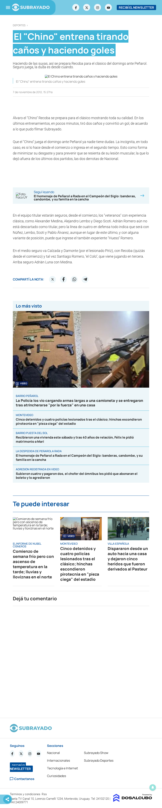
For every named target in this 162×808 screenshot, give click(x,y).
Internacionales (58, 760)
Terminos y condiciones (25, 794)
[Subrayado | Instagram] (97, 7)
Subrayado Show (96, 753)
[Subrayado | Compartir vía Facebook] (63, 279)
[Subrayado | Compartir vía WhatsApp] (74, 279)
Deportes (19, 25)
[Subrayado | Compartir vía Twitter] (52, 279)
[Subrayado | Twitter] (86, 7)
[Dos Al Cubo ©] (132, 801)
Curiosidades (56, 776)
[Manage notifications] (153, 787)
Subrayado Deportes (98, 760)
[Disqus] (81, 660)
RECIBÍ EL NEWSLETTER (136, 7)
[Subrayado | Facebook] (75, 7)
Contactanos (24, 779)
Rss (45, 794)
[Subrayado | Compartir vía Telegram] (85, 279)
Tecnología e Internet (62, 768)
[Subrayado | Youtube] (108, 7)
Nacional (53, 753)
